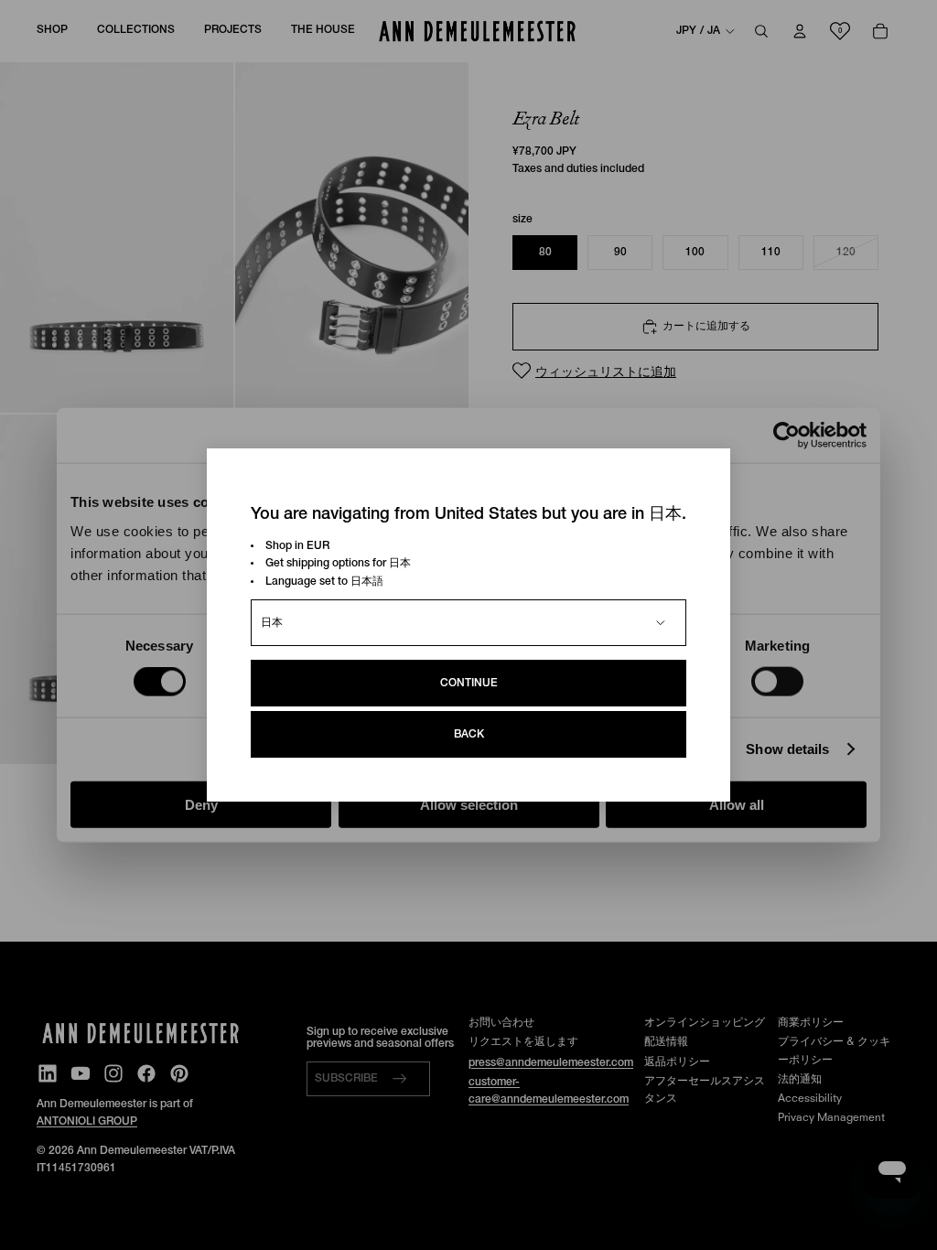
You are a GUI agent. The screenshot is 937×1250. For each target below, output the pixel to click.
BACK (469, 734)
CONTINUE (469, 683)
